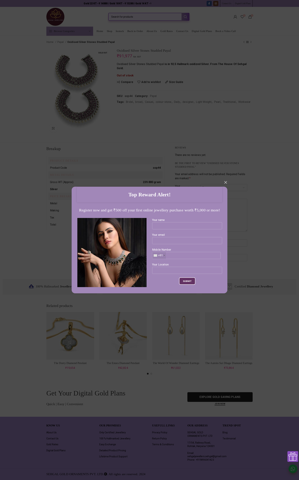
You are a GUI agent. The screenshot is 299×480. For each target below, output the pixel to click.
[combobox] (159, 255)
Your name (158, 220)
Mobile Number (161, 252)
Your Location (160, 264)
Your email (158, 234)
